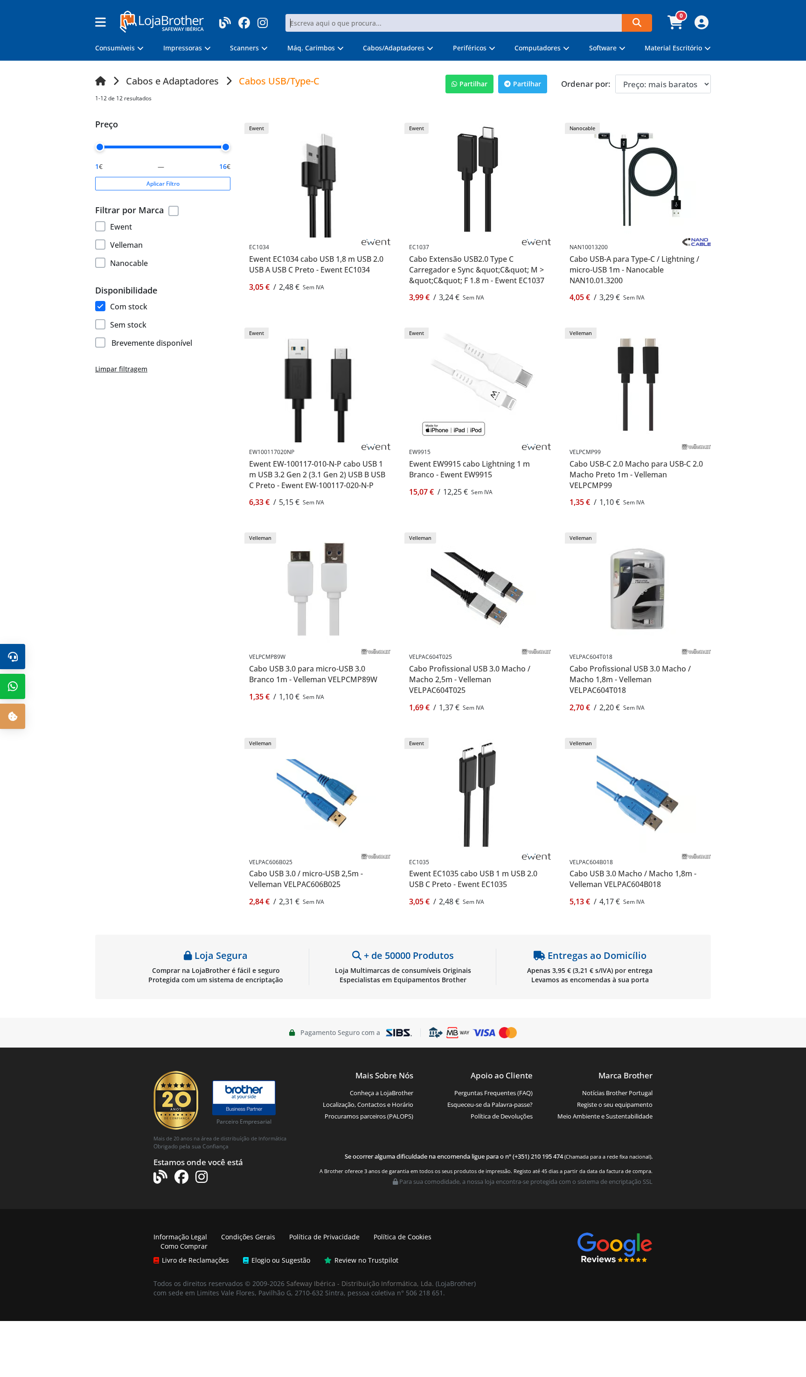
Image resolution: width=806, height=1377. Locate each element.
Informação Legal (180, 1236)
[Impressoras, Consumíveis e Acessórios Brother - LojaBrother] (162, 20)
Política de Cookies (402, 1236)
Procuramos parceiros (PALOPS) (369, 1116)
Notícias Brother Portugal (617, 1093)
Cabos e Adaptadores (172, 81)
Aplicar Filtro (163, 184)
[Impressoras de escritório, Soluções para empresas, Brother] (244, 1093)
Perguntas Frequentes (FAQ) (493, 1093)
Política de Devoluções (502, 1116)
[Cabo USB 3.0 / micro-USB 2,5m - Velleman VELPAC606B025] (317, 793)
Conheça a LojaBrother (381, 1093)
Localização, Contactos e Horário (368, 1104)
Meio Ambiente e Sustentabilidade (605, 1116)
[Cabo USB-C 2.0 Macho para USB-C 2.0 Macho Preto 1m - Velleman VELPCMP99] (637, 383)
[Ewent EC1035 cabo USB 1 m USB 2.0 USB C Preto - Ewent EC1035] (477, 793)
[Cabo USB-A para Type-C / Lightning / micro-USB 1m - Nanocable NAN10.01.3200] (637, 178)
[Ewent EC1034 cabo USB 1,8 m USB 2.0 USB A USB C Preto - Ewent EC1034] (317, 178)
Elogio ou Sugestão (280, 1260)
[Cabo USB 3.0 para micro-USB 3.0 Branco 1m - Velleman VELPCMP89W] (317, 588)
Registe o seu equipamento (615, 1104)
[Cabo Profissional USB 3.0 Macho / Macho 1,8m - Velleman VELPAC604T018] (637, 588)
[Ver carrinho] (676, 25)
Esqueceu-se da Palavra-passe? (490, 1104)
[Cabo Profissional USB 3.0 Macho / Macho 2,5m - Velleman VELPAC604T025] (477, 588)
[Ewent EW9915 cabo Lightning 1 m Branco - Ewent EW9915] (477, 383)
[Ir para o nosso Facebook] (244, 20)
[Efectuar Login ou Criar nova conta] (700, 25)
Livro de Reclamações (195, 1260)
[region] (162, 243)
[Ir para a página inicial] (100, 81)
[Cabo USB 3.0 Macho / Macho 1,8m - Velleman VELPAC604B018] (637, 793)
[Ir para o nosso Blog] (225, 20)
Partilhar (473, 83)
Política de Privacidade (324, 1236)
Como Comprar (184, 1246)
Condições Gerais (248, 1236)
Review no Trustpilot (366, 1260)
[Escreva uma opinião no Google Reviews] (615, 1247)
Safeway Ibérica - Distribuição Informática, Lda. (360, 1283)
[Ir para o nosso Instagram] (262, 20)
